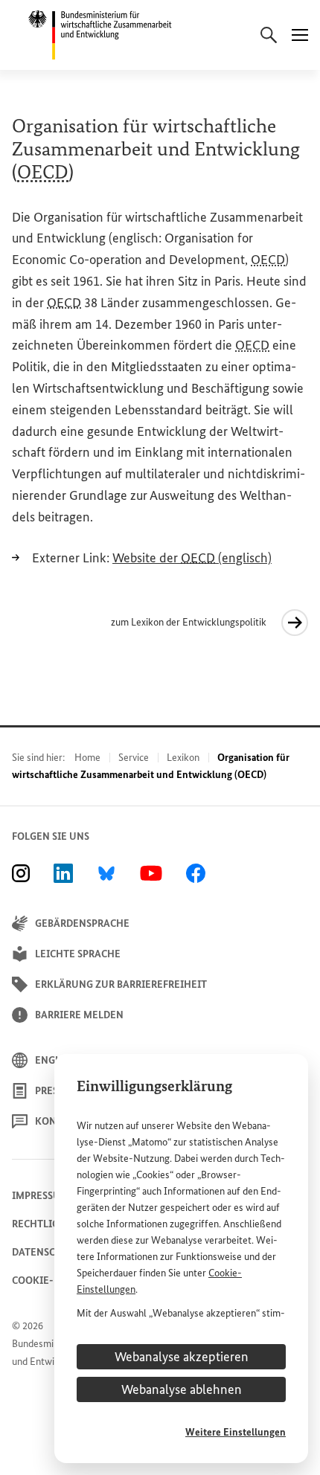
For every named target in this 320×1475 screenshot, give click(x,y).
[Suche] (268, 35)
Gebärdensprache (82, 923)
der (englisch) (192, 558)
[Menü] (300, 35)
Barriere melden (79, 1015)
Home (87, 757)
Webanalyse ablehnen (181, 1389)
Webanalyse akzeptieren (182, 1357)
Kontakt (58, 1121)
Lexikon (183, 757)
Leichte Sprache (78, 954)
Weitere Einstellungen (235, 1432)
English (56, 1060)
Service (133, 757)
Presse (52, 1090)
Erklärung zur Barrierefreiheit (121, 984)
